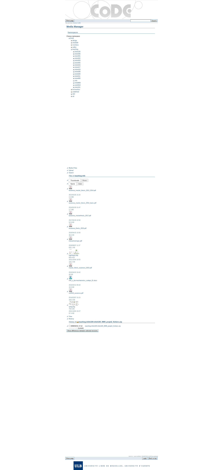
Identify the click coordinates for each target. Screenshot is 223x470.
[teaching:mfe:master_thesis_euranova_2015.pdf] (70, 266)
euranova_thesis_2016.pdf (77, 228)
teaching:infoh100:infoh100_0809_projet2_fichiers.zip (100, 322)
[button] (75, 180)
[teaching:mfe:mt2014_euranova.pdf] (70, 291)
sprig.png (72, 307)
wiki (73, 94)
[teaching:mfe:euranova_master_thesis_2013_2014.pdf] (70, 189)
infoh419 (77, 69)
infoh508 (77, 72)
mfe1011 (77, 87)
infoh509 (75, 43)
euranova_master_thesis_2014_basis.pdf (82, 203)
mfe (76, 80)
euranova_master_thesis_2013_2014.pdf (82, 190)
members (75, 45)
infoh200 (77, 54)
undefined (75, 92)
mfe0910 (77, 85)
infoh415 (77, 65)
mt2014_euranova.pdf (76, 293)
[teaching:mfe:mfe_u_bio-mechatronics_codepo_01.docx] (70, 279)
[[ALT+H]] (111, 9)
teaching (75, 49)
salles (74, 47)
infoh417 (77, 67)
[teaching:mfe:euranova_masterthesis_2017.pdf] (70, 214)
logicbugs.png (73, 255)
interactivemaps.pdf (75, 241)
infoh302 (77, 58)
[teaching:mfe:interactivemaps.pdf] (70, 239)
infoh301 (77, 56)
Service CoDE (77, 23)
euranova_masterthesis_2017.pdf (80, 215)
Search (71, 173)
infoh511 (77, 76)
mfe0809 (77, 83)
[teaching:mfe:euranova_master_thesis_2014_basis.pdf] (70, 201)
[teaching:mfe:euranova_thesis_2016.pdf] (70, 227)
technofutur (76, 89)
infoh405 (77, 63)
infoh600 (77, 78)
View (70, 316)
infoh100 (77, 52)
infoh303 (77, 60)
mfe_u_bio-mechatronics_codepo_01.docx (83, 280)
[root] (72, 38)
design (74, 40)
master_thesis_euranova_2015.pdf (80, 268)
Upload (71, 170)
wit (73, 96)
